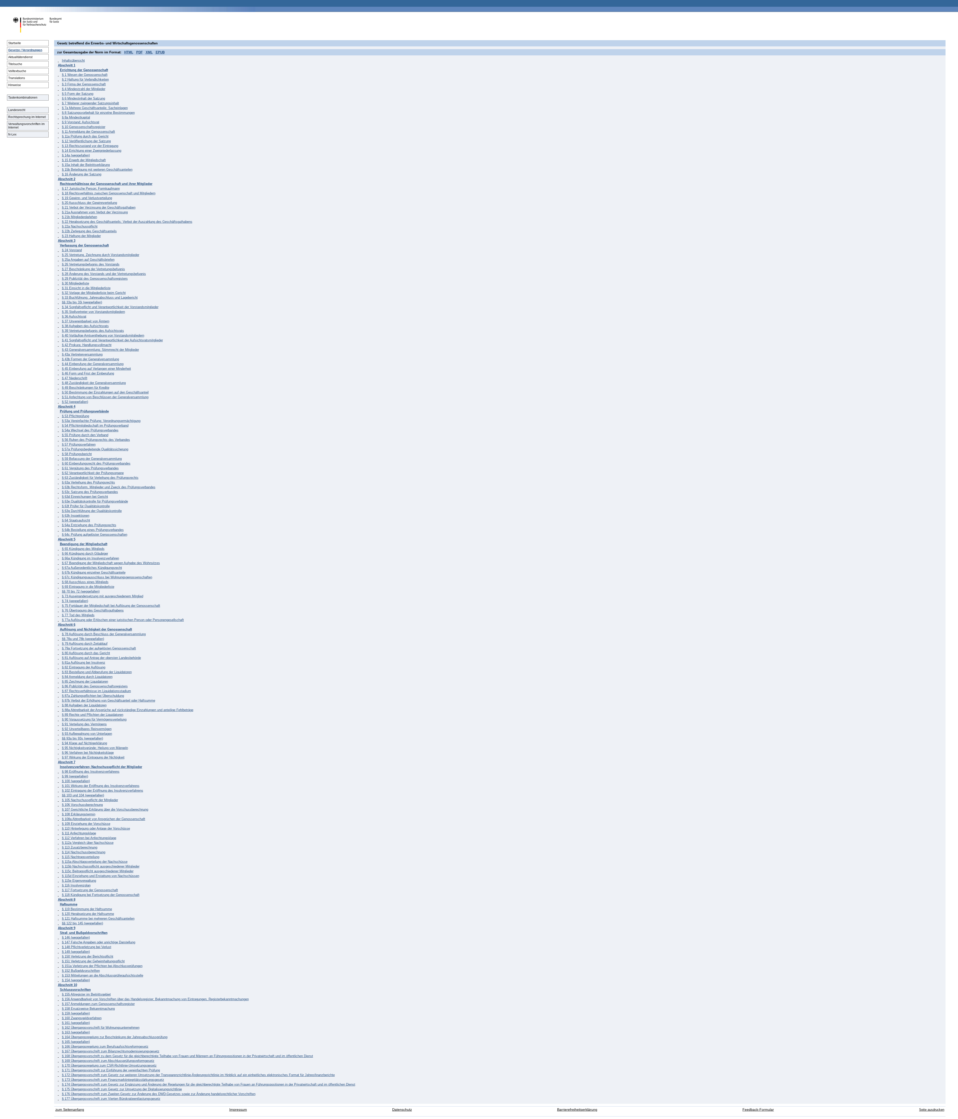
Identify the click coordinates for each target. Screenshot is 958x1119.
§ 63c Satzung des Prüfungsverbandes (90, 492)
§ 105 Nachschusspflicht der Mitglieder (90, 800)
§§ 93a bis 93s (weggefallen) (82, 738)
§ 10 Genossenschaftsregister (83, 127)
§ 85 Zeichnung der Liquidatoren (85, 681)
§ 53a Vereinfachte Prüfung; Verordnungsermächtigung (101, 421)
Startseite (14, 43)
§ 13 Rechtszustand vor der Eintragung (90, 146)
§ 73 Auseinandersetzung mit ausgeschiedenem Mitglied (102, 596)
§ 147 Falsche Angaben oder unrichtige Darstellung (98, 942)
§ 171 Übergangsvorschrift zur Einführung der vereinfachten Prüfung (111, 1070)
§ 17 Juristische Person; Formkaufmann (91, 188)
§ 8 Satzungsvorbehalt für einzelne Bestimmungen (98, 113)
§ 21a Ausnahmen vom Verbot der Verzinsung (95, 212)
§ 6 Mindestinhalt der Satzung (83, 98)
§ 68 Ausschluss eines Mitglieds (85, 582)
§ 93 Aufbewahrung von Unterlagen (87, 734)
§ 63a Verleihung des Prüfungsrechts (88, 482)
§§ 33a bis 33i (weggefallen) (82, 302)
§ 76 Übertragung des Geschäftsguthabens (93, 610)
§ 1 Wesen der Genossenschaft (85, 75)
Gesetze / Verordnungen (25, 50)
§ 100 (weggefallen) (76, 781)
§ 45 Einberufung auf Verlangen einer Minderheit (96, 369)
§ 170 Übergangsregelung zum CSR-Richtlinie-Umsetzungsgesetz (109, 1065)
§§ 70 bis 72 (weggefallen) (81, 591)
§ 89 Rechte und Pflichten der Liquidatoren (92, 715)
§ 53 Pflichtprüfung (75, 416)
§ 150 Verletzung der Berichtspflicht (87, 956)
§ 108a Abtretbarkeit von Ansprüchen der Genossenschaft (103, 819)
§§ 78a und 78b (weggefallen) (83, 639)
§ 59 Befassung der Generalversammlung (92, 459)
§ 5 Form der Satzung (77, 94)
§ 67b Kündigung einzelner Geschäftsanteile (93, 572)
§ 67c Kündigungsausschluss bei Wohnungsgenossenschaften (107, 577)
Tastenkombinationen (22, 97)
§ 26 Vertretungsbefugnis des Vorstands (91, 264)
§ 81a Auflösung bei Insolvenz (83, 662)
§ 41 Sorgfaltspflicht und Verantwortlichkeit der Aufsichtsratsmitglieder (112, 340)
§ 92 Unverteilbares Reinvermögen (87, 729)
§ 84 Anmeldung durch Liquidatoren (87, 677)
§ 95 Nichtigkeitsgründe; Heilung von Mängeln (95, 748)
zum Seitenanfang (69, 1110)
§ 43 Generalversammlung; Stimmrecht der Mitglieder (100, 350)
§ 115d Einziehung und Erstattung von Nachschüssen (100, 876)
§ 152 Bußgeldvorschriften (81, 971)
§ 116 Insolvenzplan (76, 885)
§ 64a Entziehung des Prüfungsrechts (89, 525)
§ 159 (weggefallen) (76, 1013)
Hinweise (14, 85)
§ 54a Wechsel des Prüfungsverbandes (90, 430)
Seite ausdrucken (931, 1110)
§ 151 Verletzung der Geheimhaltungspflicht (93, 961)
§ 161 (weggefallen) (76, 1023)
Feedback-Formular (758, 1110)
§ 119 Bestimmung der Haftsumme (87, 909)
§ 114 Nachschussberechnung (83, 852)
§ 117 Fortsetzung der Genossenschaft (90, 890)
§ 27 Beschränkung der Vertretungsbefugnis (93, 269)
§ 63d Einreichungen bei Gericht (85, 496)
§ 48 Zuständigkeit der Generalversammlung (94, 383)
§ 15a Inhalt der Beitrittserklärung (86, 165)
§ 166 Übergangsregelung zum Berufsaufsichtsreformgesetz (105, 1046)
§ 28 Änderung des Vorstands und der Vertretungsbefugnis (104, 274)
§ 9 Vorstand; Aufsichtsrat (80, 122)
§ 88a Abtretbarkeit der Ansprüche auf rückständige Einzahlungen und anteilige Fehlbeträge (127, 710)
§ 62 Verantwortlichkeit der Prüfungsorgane (93, 473)
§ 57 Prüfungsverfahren (79, 444)
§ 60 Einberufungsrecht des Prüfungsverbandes (96, 463)
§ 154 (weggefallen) (76, 980)
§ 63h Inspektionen (75, 515)
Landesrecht (16, 110)
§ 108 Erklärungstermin (78, 814)
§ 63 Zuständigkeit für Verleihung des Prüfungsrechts (100, 478)
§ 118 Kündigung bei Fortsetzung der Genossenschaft (100, 895)
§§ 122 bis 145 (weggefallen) (82, 923)
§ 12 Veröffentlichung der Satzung (86, 141)
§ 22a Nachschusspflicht (80, 226)
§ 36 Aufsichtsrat (74, 316)
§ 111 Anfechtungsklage (79, 833)
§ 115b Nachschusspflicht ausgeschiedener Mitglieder (100, 866)
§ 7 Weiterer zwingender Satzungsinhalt (90, 103)
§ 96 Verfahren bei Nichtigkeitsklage (88, 752)
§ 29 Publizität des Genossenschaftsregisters (95, 278)
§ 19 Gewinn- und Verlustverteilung (87, 198)
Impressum (238, 1110)
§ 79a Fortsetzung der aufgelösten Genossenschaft (99, 648)
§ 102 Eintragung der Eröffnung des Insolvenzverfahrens (102, 790)
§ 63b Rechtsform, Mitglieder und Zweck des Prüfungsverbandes (108, 487)
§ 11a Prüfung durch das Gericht (85, 136)
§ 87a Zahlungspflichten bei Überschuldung (93, 696)
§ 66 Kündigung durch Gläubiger (85, 553)
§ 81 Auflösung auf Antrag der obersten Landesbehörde (101, 658)
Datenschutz (402, 1110)
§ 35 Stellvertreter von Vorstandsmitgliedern (93, 312)
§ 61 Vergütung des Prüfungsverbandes (90, 468)
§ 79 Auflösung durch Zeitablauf (85, 643)
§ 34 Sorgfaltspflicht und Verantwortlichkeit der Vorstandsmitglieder (110, 307)
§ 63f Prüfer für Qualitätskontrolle (86, 506)
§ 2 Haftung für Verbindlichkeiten (85, 79)
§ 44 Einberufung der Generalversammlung (92, 364)
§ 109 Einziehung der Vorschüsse (86, 824)
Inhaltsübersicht (73, 60)
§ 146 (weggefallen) (76, 937)
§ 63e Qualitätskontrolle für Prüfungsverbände (95, 501)
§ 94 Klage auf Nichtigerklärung (84, 743)
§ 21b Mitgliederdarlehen (79, 217)
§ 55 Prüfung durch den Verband (85, 435)
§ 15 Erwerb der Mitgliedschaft (84, 160)
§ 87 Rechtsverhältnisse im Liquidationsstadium (96, 691)
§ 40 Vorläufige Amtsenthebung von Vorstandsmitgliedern (103, 335)
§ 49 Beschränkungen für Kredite (85, 387)
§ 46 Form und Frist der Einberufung (88, 373)
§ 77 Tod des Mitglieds (78, 615)
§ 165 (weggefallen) (76, 1042)
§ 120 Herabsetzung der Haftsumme (88, 914)
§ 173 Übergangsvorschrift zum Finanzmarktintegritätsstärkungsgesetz (113, 1080)
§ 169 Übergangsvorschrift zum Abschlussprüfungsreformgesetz (108, 1061)
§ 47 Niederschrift (74, 378)
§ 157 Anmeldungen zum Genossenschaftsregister (98, 1004)
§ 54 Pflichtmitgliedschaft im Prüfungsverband (95, 425)
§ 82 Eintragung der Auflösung (83, 667)
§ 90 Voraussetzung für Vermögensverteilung (94, 719)
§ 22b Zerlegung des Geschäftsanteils (89, 231)
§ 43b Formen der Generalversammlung (90, 359)
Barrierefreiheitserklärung (577, 1110)
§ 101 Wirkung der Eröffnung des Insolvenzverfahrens (100, 786)
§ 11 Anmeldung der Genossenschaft (88, 131)
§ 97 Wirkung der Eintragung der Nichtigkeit (93, 757)
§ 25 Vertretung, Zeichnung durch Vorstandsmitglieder (100, 255)
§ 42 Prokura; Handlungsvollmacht (87, 345)
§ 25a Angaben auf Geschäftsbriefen (88, 259)
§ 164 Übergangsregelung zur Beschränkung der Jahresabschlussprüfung (114, 1037)
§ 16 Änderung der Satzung (81, 174)
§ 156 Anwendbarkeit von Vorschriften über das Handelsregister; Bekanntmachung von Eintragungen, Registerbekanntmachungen (155, 999)
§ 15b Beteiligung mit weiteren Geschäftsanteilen (97, 169)
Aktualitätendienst (20, 57)
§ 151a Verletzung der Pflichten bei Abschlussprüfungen (102, 966)
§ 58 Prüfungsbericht (77, 454)
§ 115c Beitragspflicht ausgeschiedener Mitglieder (97, 871)
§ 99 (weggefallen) (75, 776)
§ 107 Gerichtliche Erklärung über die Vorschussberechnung (105, 809)
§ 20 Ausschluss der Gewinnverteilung (89, 203)
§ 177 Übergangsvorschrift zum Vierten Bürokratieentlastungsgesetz (111, 1099)
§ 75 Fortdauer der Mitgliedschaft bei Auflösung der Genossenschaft (111, 606)
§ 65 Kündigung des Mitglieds (83, 549)
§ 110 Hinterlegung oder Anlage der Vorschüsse (96, 828)
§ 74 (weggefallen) (75, 601)
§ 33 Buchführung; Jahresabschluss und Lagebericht (100, 297)
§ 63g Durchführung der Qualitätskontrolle (92, 511)
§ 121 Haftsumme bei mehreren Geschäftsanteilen (98, 918)
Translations (16, 78)
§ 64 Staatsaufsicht (76, 520)
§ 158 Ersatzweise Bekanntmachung (88, 1008)
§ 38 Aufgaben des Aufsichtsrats (85, 326)
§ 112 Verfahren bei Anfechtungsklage (89, 838)
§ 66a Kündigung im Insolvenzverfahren (90, 558)
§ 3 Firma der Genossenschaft (84, 84)
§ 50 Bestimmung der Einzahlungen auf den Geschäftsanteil (105, 392)
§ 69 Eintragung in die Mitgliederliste (88, 587)
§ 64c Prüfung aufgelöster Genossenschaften (94, 534)
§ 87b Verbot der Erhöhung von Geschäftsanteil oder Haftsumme (108, 700)
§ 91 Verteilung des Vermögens (84, 724)
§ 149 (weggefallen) (76, 952)
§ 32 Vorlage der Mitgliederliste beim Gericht (94, 293)
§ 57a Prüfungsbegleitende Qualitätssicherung (95, 449)
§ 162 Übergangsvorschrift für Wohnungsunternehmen (100, 1027)
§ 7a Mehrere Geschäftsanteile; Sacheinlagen (95, 108)
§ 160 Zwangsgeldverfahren (82, 1018)
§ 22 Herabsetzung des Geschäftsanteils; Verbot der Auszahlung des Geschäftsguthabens (127, 222)
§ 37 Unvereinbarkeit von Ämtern (85, 321)
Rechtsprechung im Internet (27, 117)
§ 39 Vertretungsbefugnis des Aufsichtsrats (93, 331)
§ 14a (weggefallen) (76, 155)
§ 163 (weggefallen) (76, 1032)
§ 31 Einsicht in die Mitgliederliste (86, 288)
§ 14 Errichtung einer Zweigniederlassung (91, 150)
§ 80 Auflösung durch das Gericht (86, 653)
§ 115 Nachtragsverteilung (80, 857)
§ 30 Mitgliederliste (75, 283)
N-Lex (12, 134)
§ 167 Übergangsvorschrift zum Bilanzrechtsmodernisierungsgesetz (110, 1051)
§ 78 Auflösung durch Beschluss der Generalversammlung (104, 634)
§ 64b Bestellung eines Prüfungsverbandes (93, 530)
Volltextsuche (17, 71)
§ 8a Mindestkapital (76, 117)
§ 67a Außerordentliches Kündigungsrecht (92, 568)
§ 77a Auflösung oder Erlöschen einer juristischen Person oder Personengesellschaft (123, 620)
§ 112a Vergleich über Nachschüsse (88, 843)
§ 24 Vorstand (72, 250)
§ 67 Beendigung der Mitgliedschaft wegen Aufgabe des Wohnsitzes (111, 563)
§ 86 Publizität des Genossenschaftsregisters (95, 686)
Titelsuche (15, 64)
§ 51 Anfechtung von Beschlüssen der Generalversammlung (105, 397)
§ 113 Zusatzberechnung (79, 847)
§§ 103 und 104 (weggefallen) (83, 795)
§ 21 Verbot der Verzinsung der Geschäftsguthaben (98, 207)
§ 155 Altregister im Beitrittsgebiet (86, 994)
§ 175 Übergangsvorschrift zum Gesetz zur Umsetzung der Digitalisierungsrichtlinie (122, 1089)
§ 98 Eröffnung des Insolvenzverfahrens (91, 771)
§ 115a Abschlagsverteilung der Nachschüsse (94, 862)
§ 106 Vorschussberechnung (82, 805)
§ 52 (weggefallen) (75, 402)
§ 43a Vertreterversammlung (82, 354)
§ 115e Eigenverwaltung (79, 880)
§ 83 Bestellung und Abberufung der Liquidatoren (97, 672)
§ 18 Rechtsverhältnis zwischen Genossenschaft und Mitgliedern (108, 193)
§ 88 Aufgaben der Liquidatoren (84, 705)
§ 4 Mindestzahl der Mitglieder (83, 89)
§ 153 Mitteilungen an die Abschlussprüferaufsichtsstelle (102, 975)
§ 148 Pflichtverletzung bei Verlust (86, 947)
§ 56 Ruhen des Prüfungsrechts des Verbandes (96, 440)
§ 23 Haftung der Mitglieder (81, 236)
